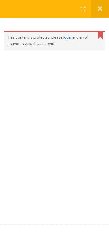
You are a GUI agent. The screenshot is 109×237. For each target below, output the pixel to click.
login (67, 37)
